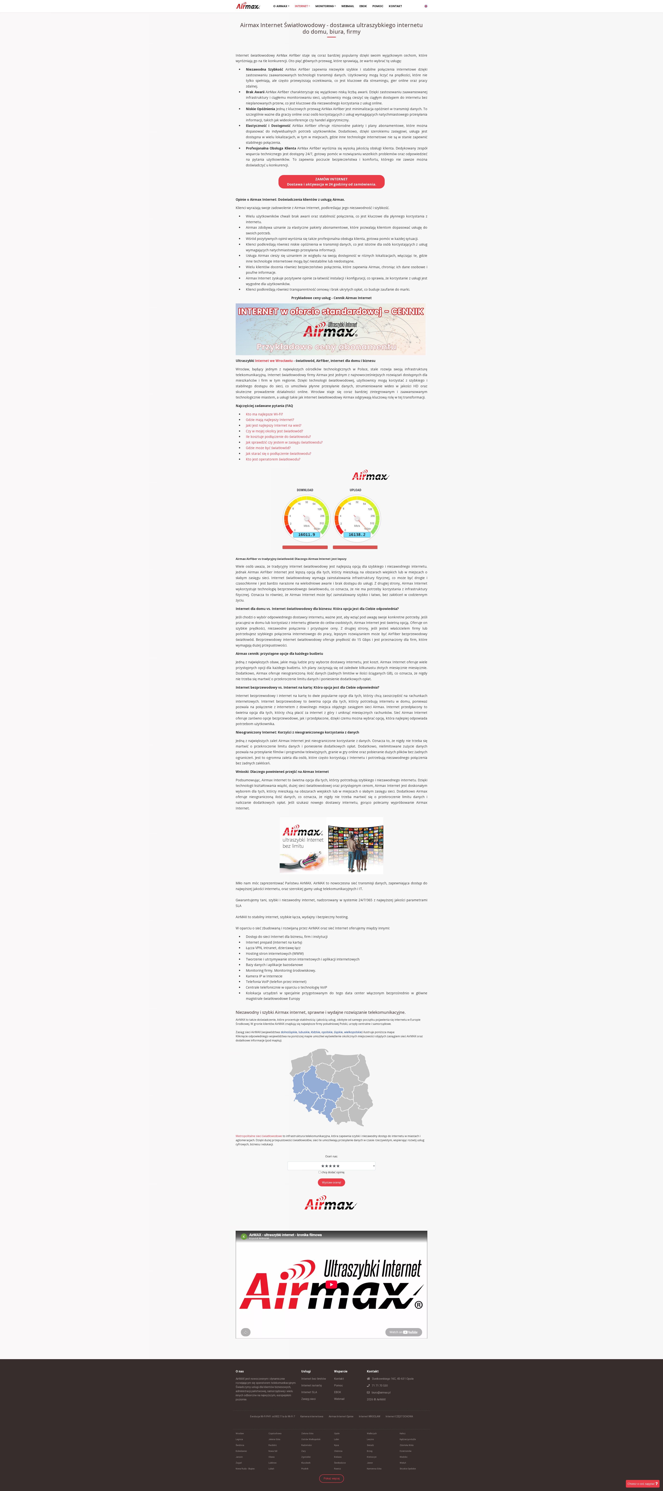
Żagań (239, 1463)
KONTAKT (395, 6)
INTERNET (301, 6)
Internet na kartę (311, 1385)
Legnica (239, 1439)
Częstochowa (274, 1433)
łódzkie (315, 1032)
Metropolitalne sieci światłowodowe (259, 1136)
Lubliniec (272, 1463)
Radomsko (306, 1445)
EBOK (363, 6)
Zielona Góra (307, 1433)
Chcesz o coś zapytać (641, 1484)
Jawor (370, 1463)
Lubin (336, 1439)
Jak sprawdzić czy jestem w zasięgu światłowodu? (284, 442)
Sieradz (370, 1445)
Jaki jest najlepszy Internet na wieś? (273, 425)
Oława (271, 1457)
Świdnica (240, 1445)
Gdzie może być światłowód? (268, 447)
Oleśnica (338, 1451)
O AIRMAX (280, 6)
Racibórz (272, 1445)
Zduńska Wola (407, 1445)
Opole (336, 1433)
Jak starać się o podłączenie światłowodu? (278, 453)
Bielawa (338, 1457)
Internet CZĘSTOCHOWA (399, 1416)
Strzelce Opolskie (408, 1469)
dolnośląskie (289, 1032)
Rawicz (337, 1469)
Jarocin (239, 1457)
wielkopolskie (353, 1032)
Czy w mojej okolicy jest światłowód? (274, 431)
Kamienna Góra (374, 1469)
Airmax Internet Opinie (341, 1416)
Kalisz (403, 1433)
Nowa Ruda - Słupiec (245, 1469)
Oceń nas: (331, 1156)
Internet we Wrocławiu (274, 360)
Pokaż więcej (332, 1478)
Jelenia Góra (274, 1439)
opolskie (327, 1032)
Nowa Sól (272, 1451)
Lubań (271, 1469)
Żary (303, 1451)
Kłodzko (403, 1457)
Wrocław (240, 1433)
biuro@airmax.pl (381, 1392)
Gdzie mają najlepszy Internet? (270, 419)
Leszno (370, 1439)
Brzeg (369, 1451)
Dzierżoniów (405, 1451)
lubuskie (304, 1032)
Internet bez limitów (313, 1378)
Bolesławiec (241, 1451)
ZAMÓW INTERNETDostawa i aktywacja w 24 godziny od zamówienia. (331, 182)
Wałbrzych (372, 1433)
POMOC (377, 6)
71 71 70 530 (379, 1385)
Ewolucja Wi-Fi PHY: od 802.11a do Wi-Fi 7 (272, 1416)
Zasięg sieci (308, 1399)
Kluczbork (305, 1463)
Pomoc (338, 1385)
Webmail (339, 1399)
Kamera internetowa (311, 1416)
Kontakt (339, 1378)
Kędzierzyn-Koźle (408, 1439)
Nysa (336, 1445)
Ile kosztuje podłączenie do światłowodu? (278, 436)
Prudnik (304, 1469)
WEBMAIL (347, 6)
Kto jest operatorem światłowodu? (273, 459)
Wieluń (403, 1463)
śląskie (338, 1032)
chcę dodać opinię (332, 1172)
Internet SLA (309, 1392)
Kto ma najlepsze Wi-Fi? (264, 414)
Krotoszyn (372, 1457)
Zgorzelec (306, 1457)
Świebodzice (340, 1463)
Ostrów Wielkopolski (310, 1439)
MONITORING (324, 6)
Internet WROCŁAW (369, 1416)
